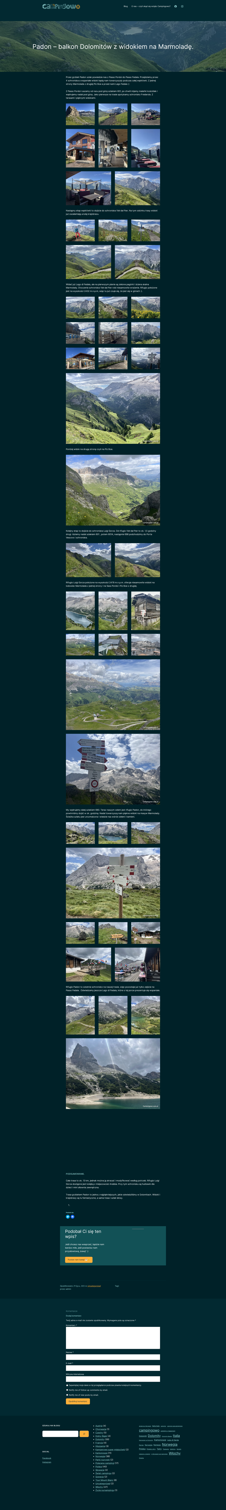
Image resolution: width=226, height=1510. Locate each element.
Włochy (99, 1487)
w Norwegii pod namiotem (159, 1454)
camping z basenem (168, 1431)
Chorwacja (100, 1429)
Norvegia (148, 1445)
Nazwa (70, 1352)
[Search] (84, 1434)
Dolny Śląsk (101, 1436)
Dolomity (99, 1439)
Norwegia (100, 1456)
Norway (157, 1445)
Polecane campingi (104, 1463)
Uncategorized (94, 1286)
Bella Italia (155, 1426)
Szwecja (99, 1476)
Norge (141, 1445)
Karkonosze (101, 1453)
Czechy (99, 1432)
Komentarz (71, 1325)
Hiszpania (100, 1446)
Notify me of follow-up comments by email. (88, 1390)
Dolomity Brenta (167, 1436)
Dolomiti (143, 1436)
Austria (98, 1426)
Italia (176, 1436)
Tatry (159, 1449)
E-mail (69, 1363)
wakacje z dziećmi (144, 1454)
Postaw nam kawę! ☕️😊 (79, 1259)
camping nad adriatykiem (175, 1426)
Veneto (179, 1449)
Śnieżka (141, 1458)
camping (163, 1426)
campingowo (149, 1430)
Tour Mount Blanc (104, 1480)
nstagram (47, 1462)
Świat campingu (103, 1473)
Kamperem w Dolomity (146, 1440)
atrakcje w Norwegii (145, 1426)
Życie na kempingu (104, 1490)
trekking (172, 1449)
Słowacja (99, 1470)
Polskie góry (151, 1449)
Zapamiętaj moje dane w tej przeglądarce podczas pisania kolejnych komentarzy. (105, 1385)
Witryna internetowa (75, 1374)
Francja (99, 1443)
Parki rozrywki (102, 1459)
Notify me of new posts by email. (84, 1395)
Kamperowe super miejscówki (110, 1449)
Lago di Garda (173, 1440)
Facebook (46, 1458)
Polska (98, 1466)
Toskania (166, 1449)
